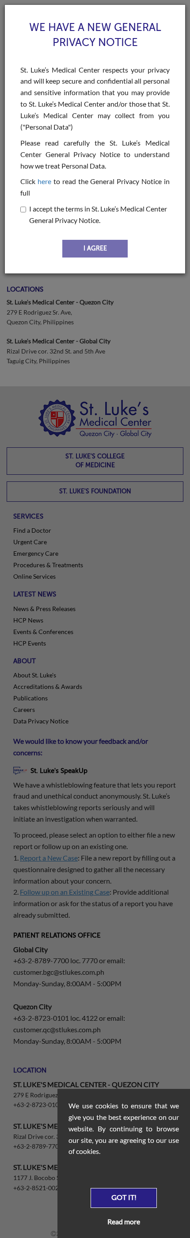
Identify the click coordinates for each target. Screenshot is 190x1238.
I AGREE (95, 248)
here (44, 181)
